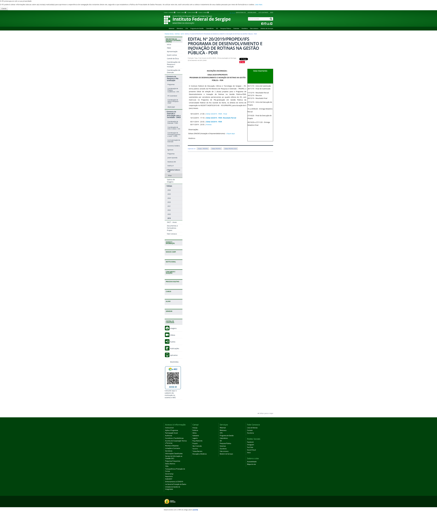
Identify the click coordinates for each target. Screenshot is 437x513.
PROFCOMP (171, 107)
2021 (169, 206)
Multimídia (174, 362)
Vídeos (172, 335)
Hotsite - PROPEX (203, 148)
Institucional (169, 428)
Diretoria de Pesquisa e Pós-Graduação (173, 78)
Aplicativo (174, 355)
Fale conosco (254, 28)
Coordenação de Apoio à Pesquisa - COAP (173, 101)
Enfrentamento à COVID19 (174, 482)
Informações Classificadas (174, 454)
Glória (194, 433)
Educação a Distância (199, 454)
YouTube (250, 447)
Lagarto (195, 438)
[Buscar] (271, 19)
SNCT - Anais (172, 222)
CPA (186, 28)
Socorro (195, 449)
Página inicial (169, 34)
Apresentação (172, 51)
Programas (171, 84)
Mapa (271, 12)
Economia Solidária (174, 146)
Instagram (250, 445)
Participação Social (171, 433)
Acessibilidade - (252, 12)
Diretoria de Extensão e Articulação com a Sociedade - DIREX (174, 114)
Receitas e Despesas (172, 446)
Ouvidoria (244, 28)
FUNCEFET (168, 479)
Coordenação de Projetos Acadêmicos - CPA (173, 90)
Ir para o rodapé (203, 12)
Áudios (172, 342)
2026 (169, 190)
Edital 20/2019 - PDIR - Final (216, 114)
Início (169, 44)
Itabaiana (195, 436)
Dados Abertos (170, 464)
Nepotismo (169, 476)
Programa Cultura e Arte (174, 170)
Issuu (249, 453)
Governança (169, 474)
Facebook (250, 442)
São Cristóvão (197, 446)
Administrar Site (241, 12)
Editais (177, 34)
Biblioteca (180, 28)
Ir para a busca (192, 12)
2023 (169, 202)
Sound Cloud (251, 450)
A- (234, 13)
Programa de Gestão (197, 28)
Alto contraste (263, 12)
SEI (217, 28)
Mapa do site (251, 464)
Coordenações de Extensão (173, 71)
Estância (195, 430)
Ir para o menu (181, 12)
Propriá (194, 443)
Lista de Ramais (252, 428)
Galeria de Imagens (171, 180)
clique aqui (230, 133)
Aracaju (194, 428)
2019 (182, 34)
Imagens (173, 328)
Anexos (209, 124)
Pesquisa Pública (225, 28)
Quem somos (172, 55)
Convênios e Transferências (174, 438)
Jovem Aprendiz (172, 158)
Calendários (210, 28)
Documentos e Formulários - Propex (172, 228)
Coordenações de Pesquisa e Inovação (173, 64)
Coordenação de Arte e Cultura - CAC (174, 128)
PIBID (169, 48)
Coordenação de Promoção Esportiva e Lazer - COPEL (174, 134)
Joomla (195, 510)
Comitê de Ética (173, 58)
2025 (169, 194)
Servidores (168, 451)
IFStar (170, 175)
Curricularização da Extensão (174, 141)
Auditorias (168, 436)
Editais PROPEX (216, 148)
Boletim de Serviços (267, 28)
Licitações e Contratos (172, 448)
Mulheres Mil (172, 162)
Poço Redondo (197, 441)
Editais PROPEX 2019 (231, 148)
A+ (231, 13)
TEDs (166, 466)
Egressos (170, 150)
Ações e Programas (171, 430)
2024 (169, 198)
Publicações (174, 348)
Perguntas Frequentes (172, 461)
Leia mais (258, 4)
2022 (169, 210)
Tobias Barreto (197, 451)
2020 (169, 214)
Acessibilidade (252, 462)
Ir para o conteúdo (169, 12)
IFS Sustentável (172, 96)
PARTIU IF (171, 166)
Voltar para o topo (266, 413)
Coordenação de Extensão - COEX (173, 122)
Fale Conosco (172, 234)
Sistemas (236, 28)
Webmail (171, 28)
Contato (250, 430)
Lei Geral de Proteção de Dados (175, 484)
